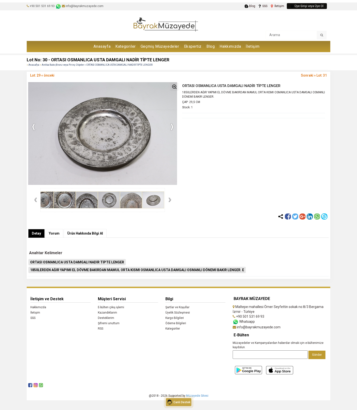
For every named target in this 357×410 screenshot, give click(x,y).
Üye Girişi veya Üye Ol (308, 6)
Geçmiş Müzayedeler (160, 46)
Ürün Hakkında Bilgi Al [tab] (85, 233)
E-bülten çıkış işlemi (111, 307)
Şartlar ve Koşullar (177, 307)
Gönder (317, 354)
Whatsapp (246, 321)
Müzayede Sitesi (197, 395)
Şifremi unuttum (108, 323)
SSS (264, 6)
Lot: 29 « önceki (42, 75)
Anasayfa (102, 46)
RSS (100, 328)
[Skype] (324, 216)
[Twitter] (295, 216)
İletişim (279, 6)
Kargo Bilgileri (174, 318)
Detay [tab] (36, 233)
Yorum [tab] (54, 233)
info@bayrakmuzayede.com (84, 6)
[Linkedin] (309, 216)
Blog (251, 6)
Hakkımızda (230, 46)
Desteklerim (106, 318)
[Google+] (302, 216)
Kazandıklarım (107, 312)
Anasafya (33, 64)
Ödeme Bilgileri (175, 323)
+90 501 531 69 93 (42, 6)
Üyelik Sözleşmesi (177, 312)
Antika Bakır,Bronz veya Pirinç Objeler (63, 64)
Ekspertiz (193, 46)
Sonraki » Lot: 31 (314, 75)
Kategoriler (125, 46)
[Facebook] (288, 216)
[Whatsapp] (317, 216)
